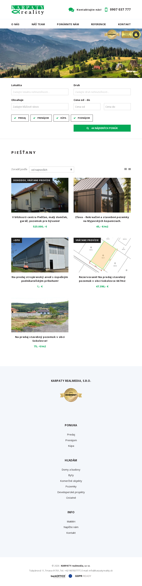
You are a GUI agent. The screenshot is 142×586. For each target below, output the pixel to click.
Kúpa (63, 118)
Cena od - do (82, 100)
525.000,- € (40, 226)
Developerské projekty (71, 492)
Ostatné (71, 497)
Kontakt (124, 24)
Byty (71, 475)
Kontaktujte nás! (89, 9)
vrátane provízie (87, 240)
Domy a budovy (71, 469)
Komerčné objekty (71, 481)
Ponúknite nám (68, 24)
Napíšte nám (71, 527)
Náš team (38, 24)
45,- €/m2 (102, 226)
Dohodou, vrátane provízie (31, 180)
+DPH (16, 240)
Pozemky (71, 486)
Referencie (98, 24)
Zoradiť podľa (19, 169)
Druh (77, 85)
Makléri (71, 521)
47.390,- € (102, 286)
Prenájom (43, 118)
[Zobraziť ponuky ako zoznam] (125, 169)
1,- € (40, 286)
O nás (15, 24)
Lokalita (16, 85)
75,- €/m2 (40, 346)
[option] (71, 53)
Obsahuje (17, 100)
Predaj (22, 118)
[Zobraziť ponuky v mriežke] (129, 169)
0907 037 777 (120, 9)
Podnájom (84, 118)
